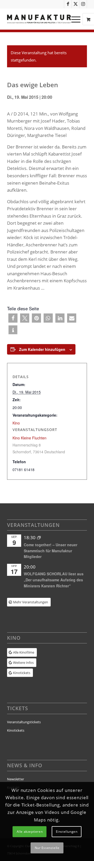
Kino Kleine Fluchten (29, 437)
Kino (16, 423)
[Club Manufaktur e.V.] (39, 19)
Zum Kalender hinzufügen (42, 349)
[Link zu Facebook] (68, 4)
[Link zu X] (75, 4)
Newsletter (15, 779)
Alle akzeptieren (30, 831)
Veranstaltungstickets (24, 722)
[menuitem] (76, 19)
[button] (12, 318)
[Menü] (73, 19)
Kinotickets (15, 730)
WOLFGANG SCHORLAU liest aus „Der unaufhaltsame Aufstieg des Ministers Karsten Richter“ (54, 579)
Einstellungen (67, 831)
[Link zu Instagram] (83, 4)
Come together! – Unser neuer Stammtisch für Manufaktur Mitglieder (50, 550)
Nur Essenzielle (47, 848)
